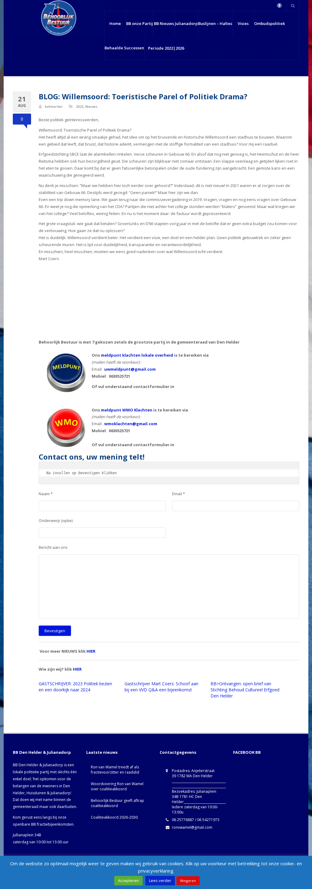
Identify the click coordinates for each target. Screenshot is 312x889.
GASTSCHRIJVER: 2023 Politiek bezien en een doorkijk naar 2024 (75, 687)
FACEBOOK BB (247, 752)
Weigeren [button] (188, 880)
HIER (91, 651)
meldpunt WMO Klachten (126, 410)
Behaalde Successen (124, 48)
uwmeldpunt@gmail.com (130, 369)
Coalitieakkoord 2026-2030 (114, 817)
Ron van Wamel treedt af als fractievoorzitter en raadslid (115, 769)
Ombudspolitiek (269, 23)
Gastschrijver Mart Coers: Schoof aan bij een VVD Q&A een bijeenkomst (161, 687)
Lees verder (160, 880)
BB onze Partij (139, 23)
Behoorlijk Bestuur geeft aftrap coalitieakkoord (117, 803)
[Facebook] (279, 5)
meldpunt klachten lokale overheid (137, 355)
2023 (79, 106)
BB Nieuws (164, 23)
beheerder (54, 106)
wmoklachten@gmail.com (130, 423)
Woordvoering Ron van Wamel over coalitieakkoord (117, 786)
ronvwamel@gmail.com (192, 827)
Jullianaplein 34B (27, 835)
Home (115, 23)
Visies (243, 23)
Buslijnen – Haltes (215, 23)
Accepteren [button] (128, 880)
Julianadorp (186, 23)
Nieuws (91, 106)
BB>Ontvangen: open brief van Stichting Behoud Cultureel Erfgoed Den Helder (245, 690)
